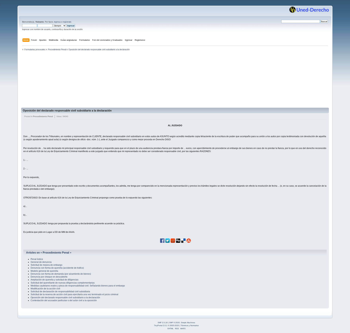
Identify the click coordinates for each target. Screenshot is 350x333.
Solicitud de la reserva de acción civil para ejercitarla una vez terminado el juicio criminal (74, 294)
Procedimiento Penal (43, 116)
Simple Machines (188, 323)
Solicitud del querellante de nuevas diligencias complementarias (63, 283)
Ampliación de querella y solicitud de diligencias (54, 279)
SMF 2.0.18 (163, 323)
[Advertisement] (175, 80)
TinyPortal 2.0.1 (160, 325)
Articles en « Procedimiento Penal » (48, 252)
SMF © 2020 (174, 323)
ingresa (57, 22)
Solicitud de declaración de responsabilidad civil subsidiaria (60, 291)
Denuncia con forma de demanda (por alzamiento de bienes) (61, 274)
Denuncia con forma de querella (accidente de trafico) (57, 268)
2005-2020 (174, 325)
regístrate (67, 22)
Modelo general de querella (44, 271)
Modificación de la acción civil (45, 288)
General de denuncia (41, 262)
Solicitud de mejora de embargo (46, 265)
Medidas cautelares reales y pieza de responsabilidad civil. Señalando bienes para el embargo (78, 285)
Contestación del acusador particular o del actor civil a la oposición (64, 300)
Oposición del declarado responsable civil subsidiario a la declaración (67, 110)
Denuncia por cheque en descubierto (49, 277)
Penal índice (37, 259)
